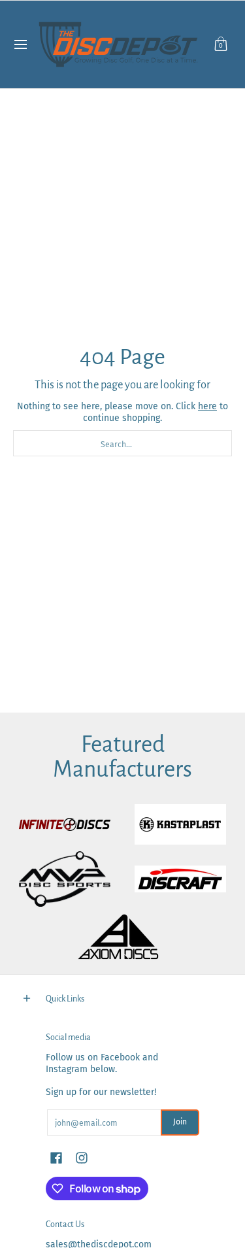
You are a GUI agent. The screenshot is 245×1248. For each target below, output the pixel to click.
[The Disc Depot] (118, 44)
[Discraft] (181, 879)
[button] (221, 44)
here (207, 406)
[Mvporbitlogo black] (64, 879)
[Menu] (20, 44)
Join (180, 1121)
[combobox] (122, 443)
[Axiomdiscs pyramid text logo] (122, 937)
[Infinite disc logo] (64, 824)
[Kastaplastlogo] (181, 824)
